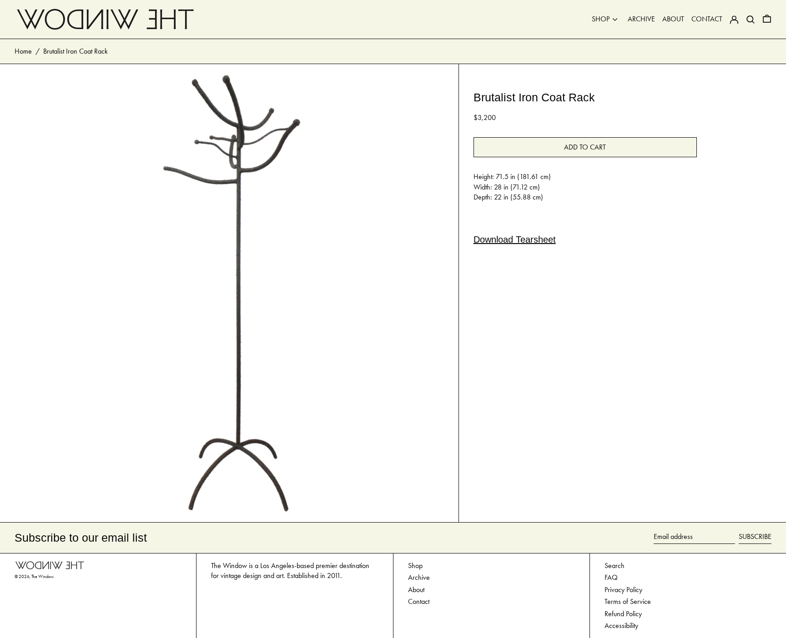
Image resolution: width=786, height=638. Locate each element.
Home (23, 51)
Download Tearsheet (515, 239)
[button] (766, 19)
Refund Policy (623, 613)
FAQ (611, 577)
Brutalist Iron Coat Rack (75, 51)
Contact (418, 601)
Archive (419, 577)
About (416, 589)
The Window (42, 576)
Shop (415, 565)
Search (615, 565)
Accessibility (621, 625)
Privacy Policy (623, 589)
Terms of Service (628, 601)
